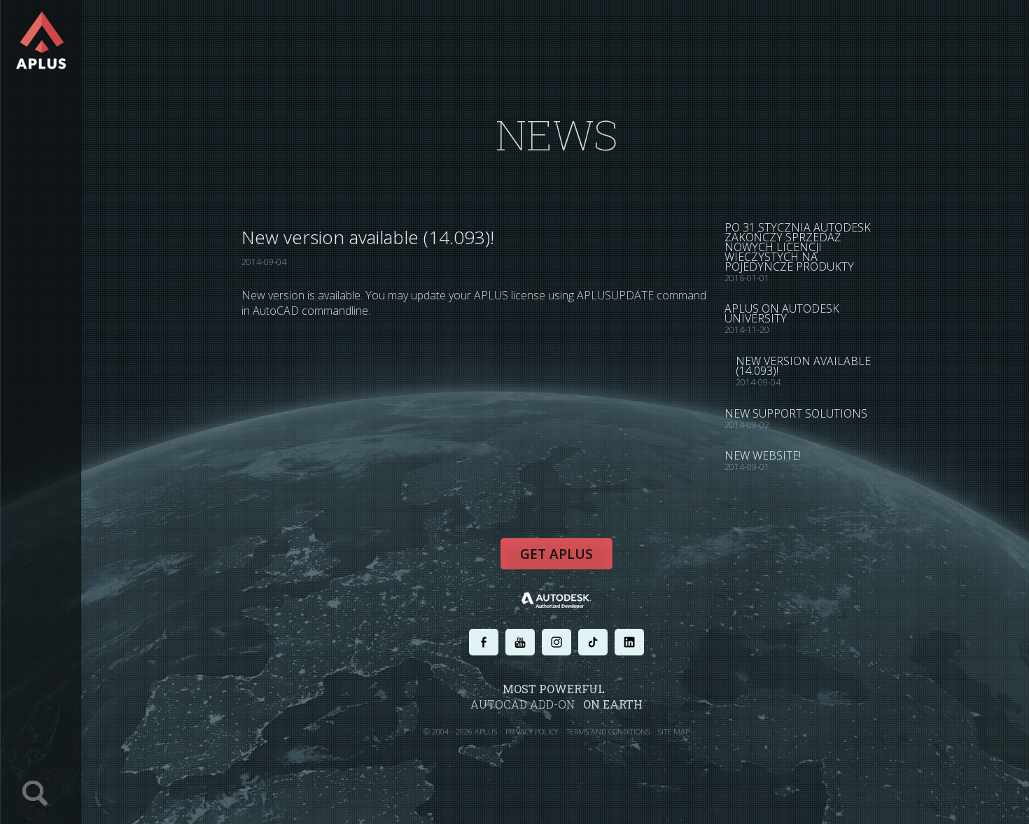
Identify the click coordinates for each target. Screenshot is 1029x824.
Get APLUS (556, 554)
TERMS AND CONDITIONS (608, 731)
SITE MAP (674, 731)
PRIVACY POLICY (531, 731)
